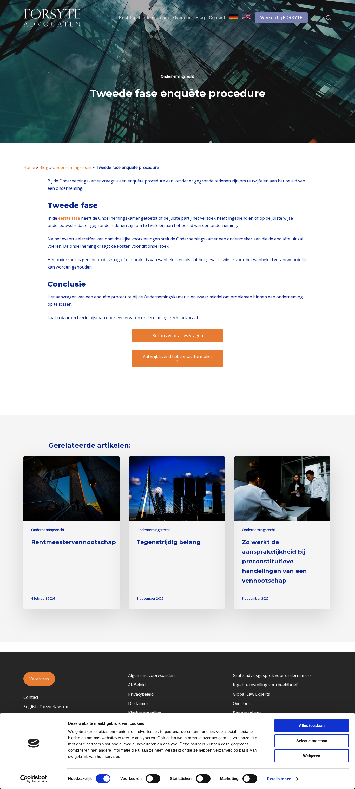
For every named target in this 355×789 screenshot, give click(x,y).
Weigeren (311, 756)
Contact (30, 697)
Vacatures (39, 679)
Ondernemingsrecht (177, 76)
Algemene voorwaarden (151, 675)
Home (29, 167)
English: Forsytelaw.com (46, 706)
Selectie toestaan (311, 741)
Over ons (242, 703)
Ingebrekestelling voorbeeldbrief (265, 685)
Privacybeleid (141, 694)
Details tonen (279, 779)
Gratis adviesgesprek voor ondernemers (272, 675)
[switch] (153, 778)
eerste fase (68, 218)
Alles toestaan (312, 725)
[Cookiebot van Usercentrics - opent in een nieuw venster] (33, 779)
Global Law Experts (251, 694)
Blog (43, 167)
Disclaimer (138, 703)
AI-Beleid (137, 685)
